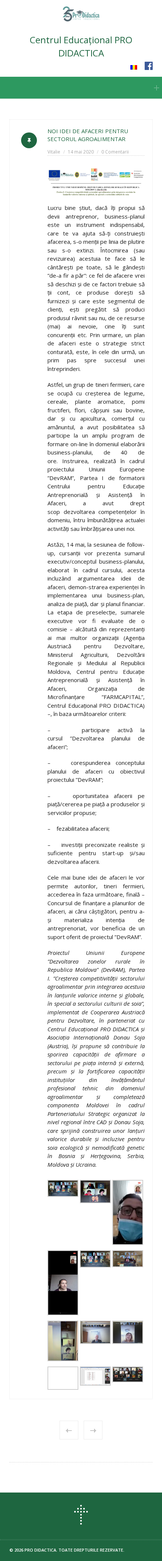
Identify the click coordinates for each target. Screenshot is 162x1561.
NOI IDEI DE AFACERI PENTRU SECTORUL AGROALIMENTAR (87, 135)
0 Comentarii (115, 152)
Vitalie (53, 152)
